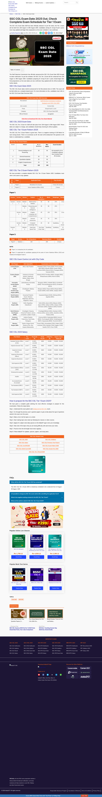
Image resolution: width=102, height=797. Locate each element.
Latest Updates (50, 3)
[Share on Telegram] (43, 33)
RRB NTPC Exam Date (72, 650)
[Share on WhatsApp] (40, 33)
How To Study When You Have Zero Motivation (78, 115)
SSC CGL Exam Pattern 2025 (50, 445)
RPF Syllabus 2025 (85, 648)
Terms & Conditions (86, 790)
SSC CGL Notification (15, 645)
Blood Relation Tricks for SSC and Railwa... (55, 620)
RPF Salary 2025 (84, 650)
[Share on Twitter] (51, 33)
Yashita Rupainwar (16, 33)
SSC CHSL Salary (28, 653)
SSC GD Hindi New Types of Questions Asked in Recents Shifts (79, 92)
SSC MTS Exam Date (43, 650)
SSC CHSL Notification (29, 645)
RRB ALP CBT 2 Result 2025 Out (75, 46)
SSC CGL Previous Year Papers (51, 442)
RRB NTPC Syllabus (71, 648)
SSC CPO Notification (57, 645)
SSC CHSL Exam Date (29, 650)
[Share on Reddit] (46, 33)
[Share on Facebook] (49, 33)
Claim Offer (84, 795)
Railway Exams (39, 3)
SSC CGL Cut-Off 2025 (23, 445)
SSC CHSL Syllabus (29, 648)
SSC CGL (17, 14)
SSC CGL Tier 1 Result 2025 (37, 452)
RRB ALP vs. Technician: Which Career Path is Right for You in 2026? (79, 98)
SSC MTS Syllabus (42, 648)
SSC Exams (29, 3)
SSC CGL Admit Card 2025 (23, 448)
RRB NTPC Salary (70, 653)
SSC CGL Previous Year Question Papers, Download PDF (78, 104)
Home (11, 14)
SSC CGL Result (14, 650)
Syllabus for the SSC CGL (40, 409)
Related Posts (14, 606)
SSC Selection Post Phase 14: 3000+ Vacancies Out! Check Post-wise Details (80, 121)
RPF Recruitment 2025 (86, 645)
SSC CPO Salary (56, 650)
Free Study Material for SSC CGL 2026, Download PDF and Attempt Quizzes (79, 109)
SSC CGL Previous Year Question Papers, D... (17, 620)
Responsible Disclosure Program (58, 790)
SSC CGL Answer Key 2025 (50, 448)
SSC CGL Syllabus (50, 439)
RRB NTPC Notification (72, 645)
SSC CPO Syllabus (57, 648)
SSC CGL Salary (23, 442)
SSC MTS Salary (42, 653)
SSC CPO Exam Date (57, 653)
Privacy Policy (96, 790)
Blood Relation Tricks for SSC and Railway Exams (78, 127)
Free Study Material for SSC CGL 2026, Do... (36, 620)
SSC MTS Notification (43, 645)
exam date (14, 599)
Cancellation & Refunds (74, 790)
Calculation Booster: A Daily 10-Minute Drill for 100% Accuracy (79, 133)
